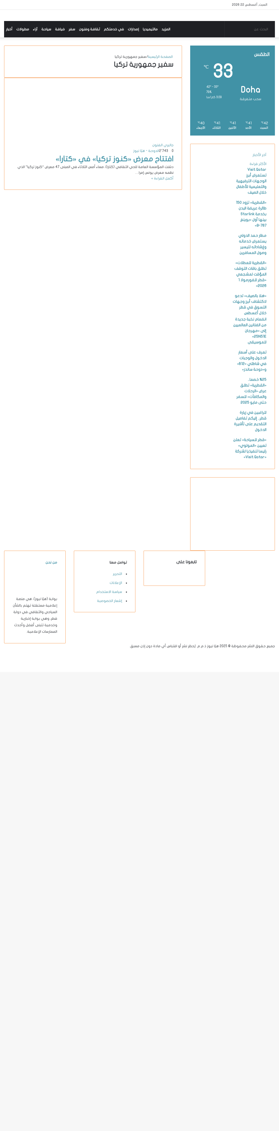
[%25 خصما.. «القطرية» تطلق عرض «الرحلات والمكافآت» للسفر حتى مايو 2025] (214, 396)
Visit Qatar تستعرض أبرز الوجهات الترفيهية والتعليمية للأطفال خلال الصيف (251, 180)
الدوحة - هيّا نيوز (146, 151)
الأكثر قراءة (258, 164)
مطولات (22, 29)
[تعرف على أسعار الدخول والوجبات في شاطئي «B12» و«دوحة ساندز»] (214, 369)
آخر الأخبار (259, 155)
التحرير (117, 574)
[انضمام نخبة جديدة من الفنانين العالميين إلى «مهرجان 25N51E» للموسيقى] (214, 336)
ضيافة (60, 29)
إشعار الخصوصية (109, 601)
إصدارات (133, 29)
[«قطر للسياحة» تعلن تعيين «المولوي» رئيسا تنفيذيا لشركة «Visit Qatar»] (214, 456)
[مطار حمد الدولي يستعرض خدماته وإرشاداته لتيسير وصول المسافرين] (214, 252)
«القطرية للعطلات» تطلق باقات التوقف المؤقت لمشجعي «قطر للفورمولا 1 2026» (250, 274)
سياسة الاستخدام (109, 592)
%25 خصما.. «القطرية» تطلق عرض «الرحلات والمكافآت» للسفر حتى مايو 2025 (251, 390)
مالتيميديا (150, 29)
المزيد (166, 29)
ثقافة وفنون (89, 29)
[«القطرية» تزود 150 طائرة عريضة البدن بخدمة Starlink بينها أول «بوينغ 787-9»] (214, 219)
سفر (72, 29)
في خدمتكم (114, 29)
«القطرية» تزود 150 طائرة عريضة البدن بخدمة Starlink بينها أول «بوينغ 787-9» (251, 213)
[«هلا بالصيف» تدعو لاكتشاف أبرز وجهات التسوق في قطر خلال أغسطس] (214, 312)
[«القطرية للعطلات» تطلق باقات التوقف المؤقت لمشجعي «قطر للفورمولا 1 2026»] (214, 279)
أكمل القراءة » (162, 178)
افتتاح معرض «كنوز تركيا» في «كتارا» (115, 159)
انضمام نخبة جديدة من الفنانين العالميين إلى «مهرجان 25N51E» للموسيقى (249, 330)
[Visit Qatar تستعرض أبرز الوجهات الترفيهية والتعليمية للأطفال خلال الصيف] (214, 186)
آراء (35, 29)
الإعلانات (116, 583)
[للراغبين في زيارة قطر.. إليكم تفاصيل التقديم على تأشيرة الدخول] (214, 429)
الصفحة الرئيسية (161, 57)
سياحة (46, 29)
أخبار (9, 29)
